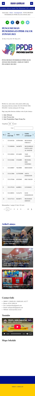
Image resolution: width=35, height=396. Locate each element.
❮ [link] (4, 209)
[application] (17, 327)
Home (11, 12)
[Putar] (4, 334)
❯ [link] (31, 209)
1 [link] (7, 209)
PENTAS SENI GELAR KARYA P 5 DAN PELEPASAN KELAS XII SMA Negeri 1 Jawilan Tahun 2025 (15, 241)
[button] (5, 135)
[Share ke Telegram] (27, 22)
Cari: (12, 128)
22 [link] (28, 209)
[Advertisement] (17, 84)
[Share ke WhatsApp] (22, 22)
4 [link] (17, 209)
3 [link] (14, 209)
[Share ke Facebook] (12, 22)
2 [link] (10, 209)
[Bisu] (27, 334)
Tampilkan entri (9, 124)
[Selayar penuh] (31, 334)
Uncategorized (18, 12)
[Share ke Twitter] (17, 22)
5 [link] (20, 209)
